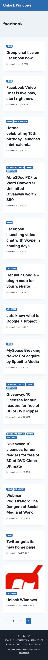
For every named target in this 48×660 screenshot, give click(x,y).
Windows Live (20, 121)
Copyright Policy (33, 644)
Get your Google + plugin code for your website (22, 280)
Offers (29, 167)
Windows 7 (19, 489)
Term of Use (37, 640)
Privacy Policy (13, 644)
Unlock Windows (21, 600)
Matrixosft (23, 652)
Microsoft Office (15, 167)
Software (12, 171)
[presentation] (24, 577)
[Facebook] (19, 636)
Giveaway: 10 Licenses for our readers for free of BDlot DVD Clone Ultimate (22, 455)
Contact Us (23, 640)
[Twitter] (24, 636)
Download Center (16, 384)
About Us (9, 640)
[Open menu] (42, 5)
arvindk (12, 64)
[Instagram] (29, 636)
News (9, 46)
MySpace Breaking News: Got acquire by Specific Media (23, 356)
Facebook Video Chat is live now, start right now (21, 93)
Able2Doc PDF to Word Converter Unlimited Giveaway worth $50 (21, 188)
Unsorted (12, 269)
